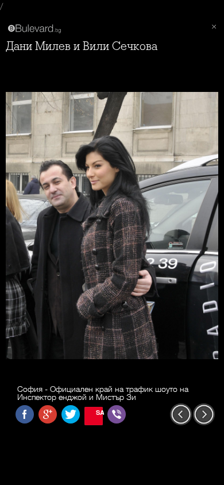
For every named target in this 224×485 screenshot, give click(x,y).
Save (99, 412)
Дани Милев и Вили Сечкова (81, 46)
